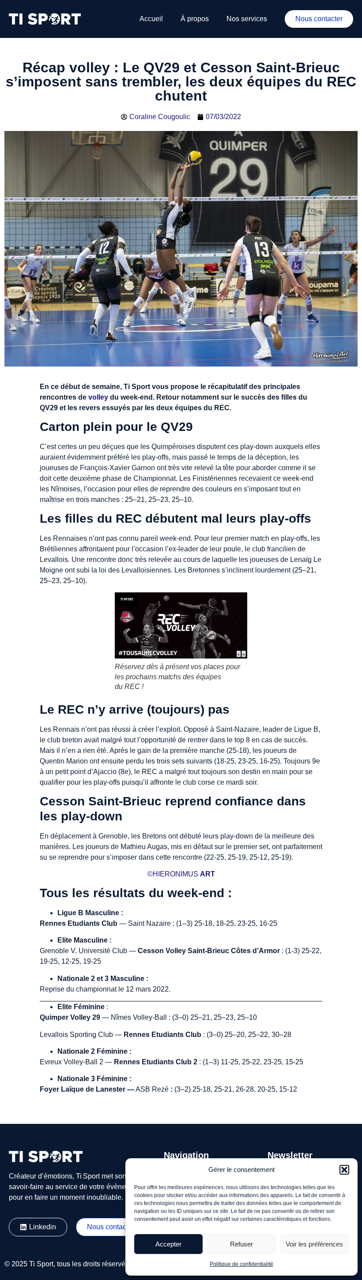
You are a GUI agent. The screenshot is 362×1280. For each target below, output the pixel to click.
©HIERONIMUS (172, 874)
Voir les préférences (314, 1244)
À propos (195, 18)
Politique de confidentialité (241, 1264)
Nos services (246, 18)
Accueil (151, 18)
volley (98, 397)
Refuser (241, 1244)
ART (207, 874)
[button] (344, 1169)
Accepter (168, 1244)
